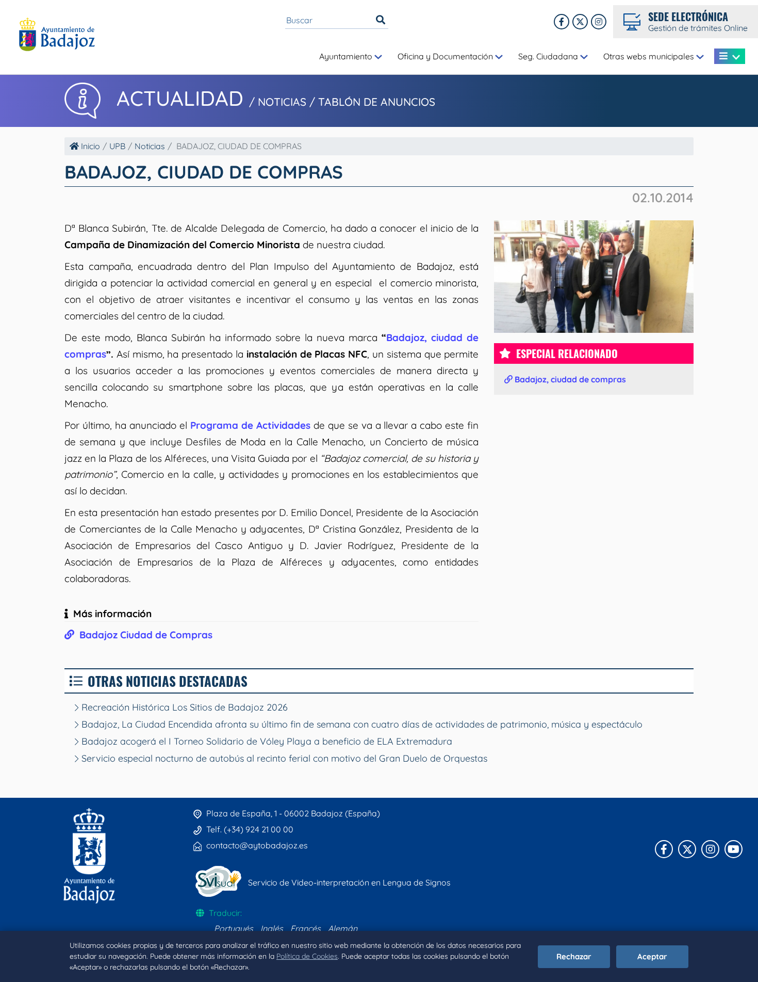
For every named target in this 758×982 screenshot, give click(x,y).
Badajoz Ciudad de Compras (143, 635)
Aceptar (652, 956)
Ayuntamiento (346, 56)
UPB (117, 146)
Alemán (342, 928)
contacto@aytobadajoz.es (257, 845)
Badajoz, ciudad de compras (569, 379)
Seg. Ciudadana (549, 56)
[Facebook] (561, 21)
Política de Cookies (307, 956)
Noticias (150, 146)
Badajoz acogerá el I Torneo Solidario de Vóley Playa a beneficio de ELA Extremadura (265, 741)
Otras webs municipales (649, 56)
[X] (580, 21)
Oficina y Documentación (446, 56)
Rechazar (573, 956)
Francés (305, 928)
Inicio (89, 146)
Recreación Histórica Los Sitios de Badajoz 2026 (183, 707)
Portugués (233, 928)
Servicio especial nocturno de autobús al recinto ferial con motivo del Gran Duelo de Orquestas (283, 758)
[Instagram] (598, 21)
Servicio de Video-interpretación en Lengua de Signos (349, 882)
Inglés (271, 928)
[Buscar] (380, 20)
